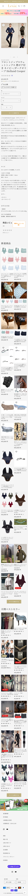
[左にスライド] (10, 57)
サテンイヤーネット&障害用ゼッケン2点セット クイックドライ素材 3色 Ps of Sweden (7, 275)
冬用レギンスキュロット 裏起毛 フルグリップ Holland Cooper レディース (20, 751)
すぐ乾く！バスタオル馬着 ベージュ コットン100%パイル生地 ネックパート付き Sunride (7, 416)
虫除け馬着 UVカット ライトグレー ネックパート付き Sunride (7, 438)
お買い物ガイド (7, 843)
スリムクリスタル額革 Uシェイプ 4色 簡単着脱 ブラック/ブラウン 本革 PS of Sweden (20, 366)
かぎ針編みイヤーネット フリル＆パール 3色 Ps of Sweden (20, 511)
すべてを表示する (14, 601)
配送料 (4, 81)
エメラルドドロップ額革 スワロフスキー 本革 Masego (7, 693)
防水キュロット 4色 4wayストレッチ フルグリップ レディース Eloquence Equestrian (20, 443)
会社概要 (5, 849)
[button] (3, 6)
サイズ (2, 97)
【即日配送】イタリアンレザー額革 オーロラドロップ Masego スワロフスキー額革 (7, 756)
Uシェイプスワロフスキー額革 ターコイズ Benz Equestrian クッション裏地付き (20, 528)
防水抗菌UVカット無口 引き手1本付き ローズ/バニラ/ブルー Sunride (20, 395)
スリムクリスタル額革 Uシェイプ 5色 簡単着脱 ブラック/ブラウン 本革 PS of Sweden (7, 369)
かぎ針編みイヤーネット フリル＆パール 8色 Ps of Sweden (7, 785)
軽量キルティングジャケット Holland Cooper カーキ (20, 565)
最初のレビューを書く (19, 224)
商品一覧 (5, 839)
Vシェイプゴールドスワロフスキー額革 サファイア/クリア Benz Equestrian (20, 667)
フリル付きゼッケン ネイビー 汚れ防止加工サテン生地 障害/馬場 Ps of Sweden (20, 340)
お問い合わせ (6, 846)
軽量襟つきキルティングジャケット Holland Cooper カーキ (7, 566)
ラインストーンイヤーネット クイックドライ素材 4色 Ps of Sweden (7, 511)
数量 (2, 104)
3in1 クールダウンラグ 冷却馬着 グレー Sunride (20, 629)
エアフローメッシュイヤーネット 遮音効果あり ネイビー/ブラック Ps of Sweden (7, 486)
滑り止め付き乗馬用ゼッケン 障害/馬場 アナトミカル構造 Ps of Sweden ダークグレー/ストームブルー (20, 722)
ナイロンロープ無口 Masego (18, 693)
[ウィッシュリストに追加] (3, 248)
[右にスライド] (17, 57)
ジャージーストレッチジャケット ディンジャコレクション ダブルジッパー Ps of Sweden (7, 593)
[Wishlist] (22, 6)
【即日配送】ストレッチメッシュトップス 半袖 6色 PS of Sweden (7, 660)
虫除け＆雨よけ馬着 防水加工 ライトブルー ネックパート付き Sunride (20, 416)
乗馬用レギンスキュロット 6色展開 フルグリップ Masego (7, 632)
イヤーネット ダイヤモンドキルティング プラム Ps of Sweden (20, 592)
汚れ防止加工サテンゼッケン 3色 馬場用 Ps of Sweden (20, 306)
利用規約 (5, 860)
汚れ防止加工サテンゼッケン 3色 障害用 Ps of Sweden (7, 337)
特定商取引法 (6, 853)
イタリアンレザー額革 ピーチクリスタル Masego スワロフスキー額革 (7, 720)
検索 (4, 836)
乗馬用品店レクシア (11, 893)
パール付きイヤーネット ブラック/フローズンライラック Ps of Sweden (7, 538)
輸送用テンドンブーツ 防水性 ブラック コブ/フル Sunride (7, 391)
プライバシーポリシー (8, 856)
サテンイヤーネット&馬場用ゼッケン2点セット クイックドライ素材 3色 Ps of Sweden (20, 275)
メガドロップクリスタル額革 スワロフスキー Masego (20, 783)
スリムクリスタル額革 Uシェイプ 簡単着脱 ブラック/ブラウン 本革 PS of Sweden (20, 469)
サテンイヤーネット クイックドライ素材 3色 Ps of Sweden (7, 307)
